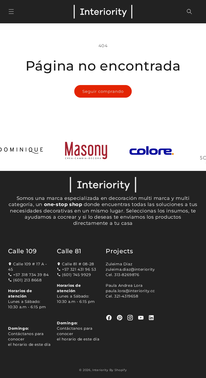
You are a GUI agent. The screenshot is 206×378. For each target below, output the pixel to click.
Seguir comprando (103, 91)
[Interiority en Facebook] (109, 318)
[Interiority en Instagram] (130, 318)
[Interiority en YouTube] (141, 318)
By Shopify (118, 370)
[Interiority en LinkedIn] (151, 318)
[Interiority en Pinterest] (119, 318)
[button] (11, 11)
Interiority (100, 370)
